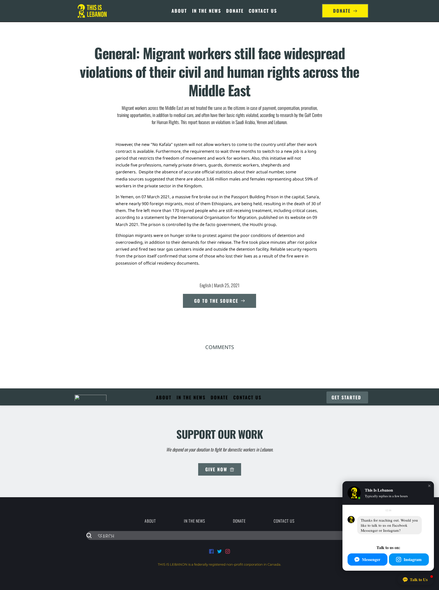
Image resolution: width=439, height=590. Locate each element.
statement (154, 217)
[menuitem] (179, 11)
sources (136, 179)
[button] (429, 485)
